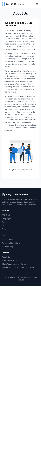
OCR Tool (6, 215)
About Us (6, 257)
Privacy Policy (8, 239)
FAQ (3, 226)
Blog (3, 222)
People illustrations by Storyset (20, 170)
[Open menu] (37, 4)
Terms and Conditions (11, 243)
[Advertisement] (20, 379)
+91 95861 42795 (11, 260)
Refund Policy (7, 246)
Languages (6, 219)
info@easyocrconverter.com (16, 264)
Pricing (4, 229)
